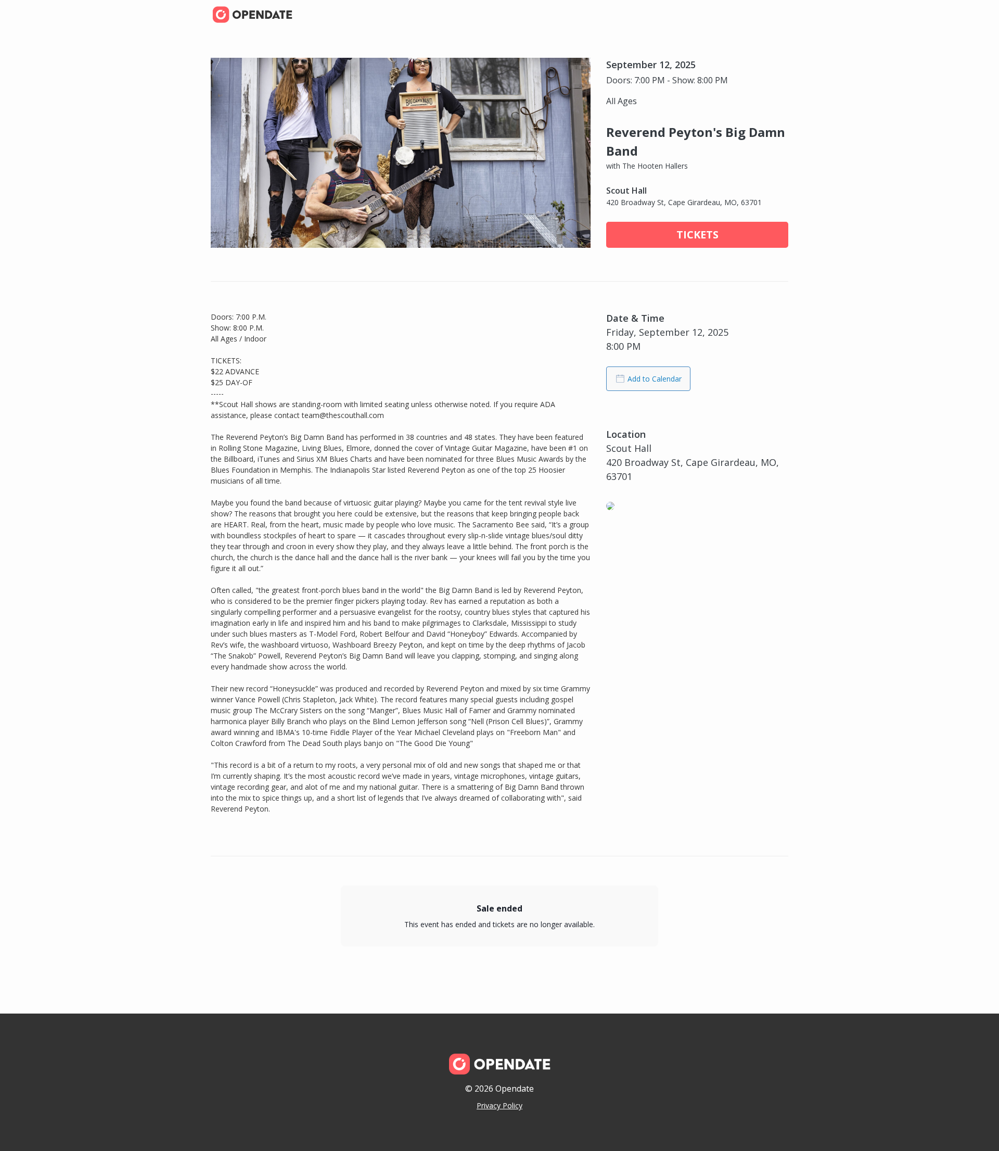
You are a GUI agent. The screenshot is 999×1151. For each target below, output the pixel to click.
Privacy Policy (499, 1105)
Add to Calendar (654, 379)
